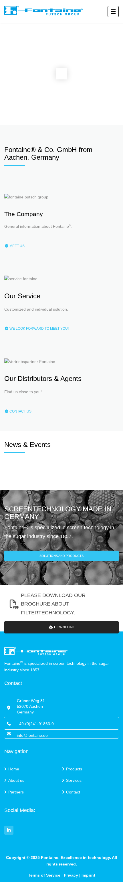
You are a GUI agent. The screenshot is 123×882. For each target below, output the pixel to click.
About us (16, 780)
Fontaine (49, 857)
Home (13, 769)
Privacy (71, 875)
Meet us (17, 246)
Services (74, 780)
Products (74, 769)
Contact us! (20, 411)
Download (63, 627)
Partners (16, 792)
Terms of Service (44, 875)
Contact (73, 792)
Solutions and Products (61, 555)
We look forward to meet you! (39, 329)
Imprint (88, 875)
